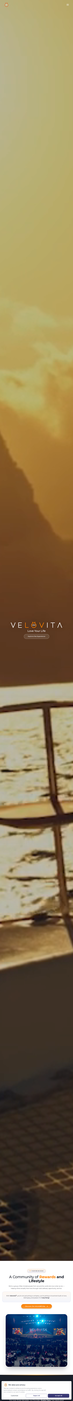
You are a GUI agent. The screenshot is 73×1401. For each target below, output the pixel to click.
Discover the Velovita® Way (36, 1306)
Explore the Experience (36, 636)
